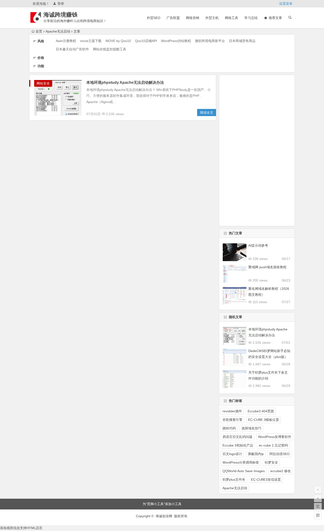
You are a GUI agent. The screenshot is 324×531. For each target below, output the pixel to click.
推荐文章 (275, 18)
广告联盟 (173, 18)
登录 (60, 3)
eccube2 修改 (280, 471)
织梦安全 (271, 462)
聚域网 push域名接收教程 (267, 267)
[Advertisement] (256, 150)
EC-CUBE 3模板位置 (263, 420)
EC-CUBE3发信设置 (266, 479)
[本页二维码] (318, 515)
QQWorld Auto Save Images (243, 471)
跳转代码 (229, 428)
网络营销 (192, 18)
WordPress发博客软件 (274, 437)
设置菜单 (285, 3)
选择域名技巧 (251, 428)
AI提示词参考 (258, 245)
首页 (39, 31)
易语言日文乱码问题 (237, 437)
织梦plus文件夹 (233, 479)
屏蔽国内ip (256, 454)
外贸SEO (153, 18)
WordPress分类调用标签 (240, 462)
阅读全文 (206, 112)
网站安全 (43, 83)
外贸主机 (212, 18)
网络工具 (231, 18)
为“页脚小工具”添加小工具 (162, 504)
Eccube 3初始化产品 (237, 445)
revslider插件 (232, 411)
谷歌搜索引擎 (232, 420)
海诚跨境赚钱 (60, 14)
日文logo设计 (232, 454)
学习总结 (251, 18)
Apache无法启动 (234, 488)
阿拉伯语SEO (279, 454)
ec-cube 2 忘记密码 (273, 445)
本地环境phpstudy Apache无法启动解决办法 (125, 82)
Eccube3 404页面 (261, 411)
